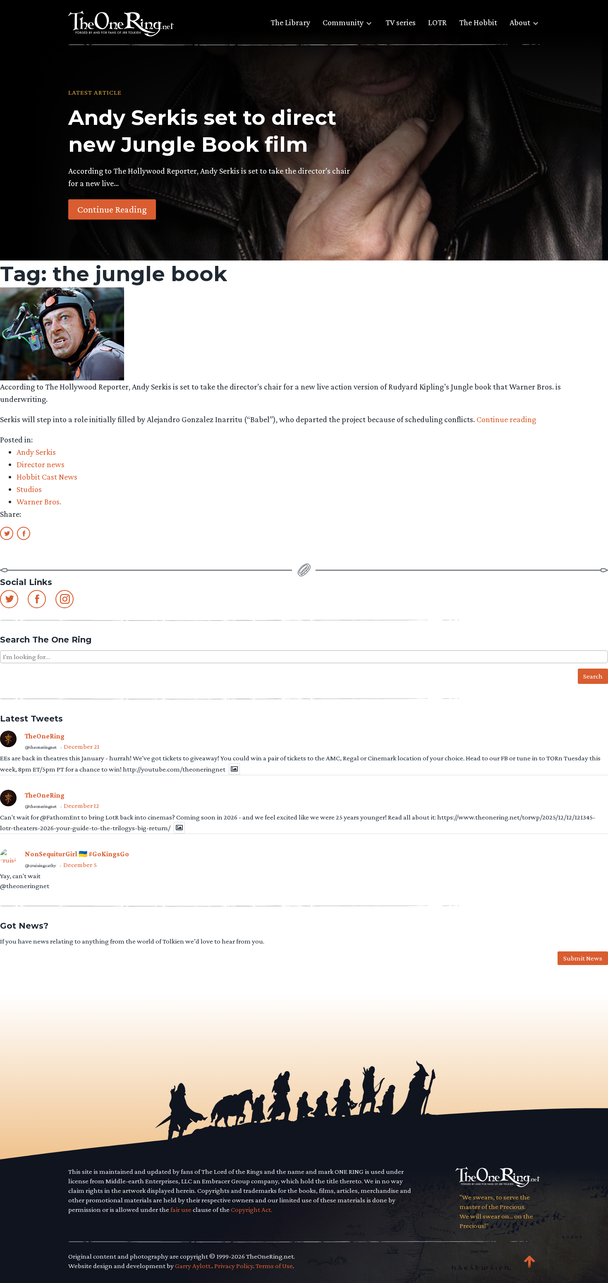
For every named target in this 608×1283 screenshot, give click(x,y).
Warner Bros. (39, 501)
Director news (41, 464)
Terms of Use (274, 1266)
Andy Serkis (36, 451)
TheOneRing (45, 736)
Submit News (582, 958)
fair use (180, 1210)
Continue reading (506, 419)
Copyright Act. (251, 1210)
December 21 (81, 746)
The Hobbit (478, 22)
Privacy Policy (233, 1266)
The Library (290, 22)
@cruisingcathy (40, 865)
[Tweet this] (6, 533)
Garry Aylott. (193, 1266)
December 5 (80, 864)
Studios (29, 489)
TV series (400, 22)
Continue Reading (112, 209)
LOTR (437, 22)
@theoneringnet (41, 747)
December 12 (81, 805)
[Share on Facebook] (23, 533)
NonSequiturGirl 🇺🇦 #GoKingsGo (77, 854)
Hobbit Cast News (47, 476)
